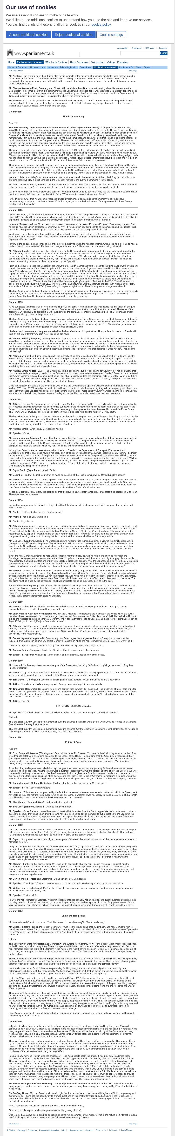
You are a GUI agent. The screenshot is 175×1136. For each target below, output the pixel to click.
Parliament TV (126, 67)
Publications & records (105, 67)
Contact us (162, 48)
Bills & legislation (68, 67)
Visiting (111, 62)
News (139, 67)
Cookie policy (113, 1130)
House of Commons (18, 67)
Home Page (132, 71)
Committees (86, 67)
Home (11, 62)
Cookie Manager (126, 1130)
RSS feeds (149, 48)
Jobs (63, 1130)
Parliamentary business (29, 62)
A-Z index (11, 1130)
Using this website (75, 1130)
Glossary (21, 1130)
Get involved (97, 62)
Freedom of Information (49, 1130)
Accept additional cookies (28, 35)
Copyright (89, 1130)
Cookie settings (111, 35)
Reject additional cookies (73, 35)
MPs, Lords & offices (56, 62)
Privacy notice (101, 1130)
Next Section (14, 1124)
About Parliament (79, 62)
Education (122, 62)
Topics (147, 67)
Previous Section (16, 71)
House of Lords (37, 67)
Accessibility (122, 48)
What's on (53, 67)
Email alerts (136, 48)
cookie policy (101, 24)
